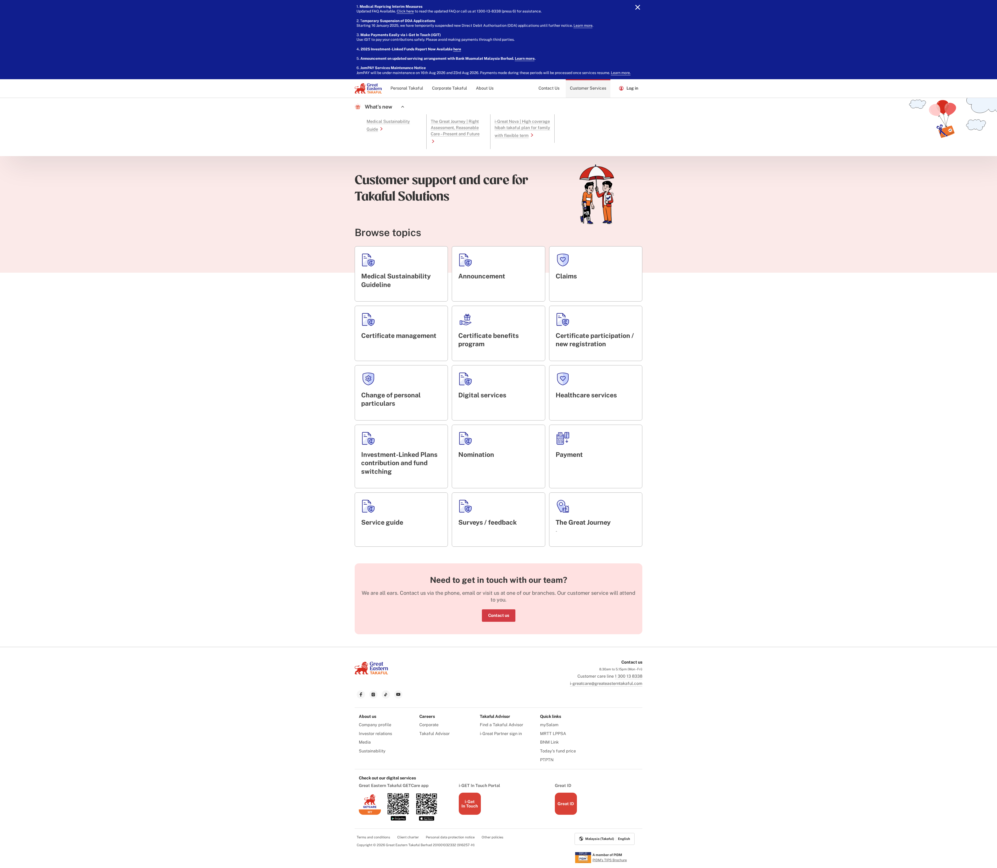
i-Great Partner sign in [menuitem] (501, 733)
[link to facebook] (361, 694)
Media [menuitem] (365, 742)
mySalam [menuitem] (549, 724)
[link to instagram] (373, 694)
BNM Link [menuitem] (549, 742)
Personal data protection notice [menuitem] (450, 837)
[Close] (638, 7)
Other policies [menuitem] (492, 837)
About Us (485, 88)
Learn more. (621, 73)
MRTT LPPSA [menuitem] (553, 733)
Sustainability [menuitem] (372, 751)
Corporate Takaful (449, 88)
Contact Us (549, 88)
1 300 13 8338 (628, 676)
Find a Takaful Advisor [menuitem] (501, 724)
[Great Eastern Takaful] (368, 88)
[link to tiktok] (386, 694)
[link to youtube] (398, 694)
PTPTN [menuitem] (547, 759)
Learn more (583, 25)
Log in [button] (632, 88)
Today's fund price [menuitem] (558, 751)
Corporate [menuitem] (429, 724)
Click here (405, 11)
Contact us (498, 615)
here (457, 49)
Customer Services (588, 88)
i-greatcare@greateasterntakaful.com (606, 683)
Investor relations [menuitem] (375, 733)
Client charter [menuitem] (408, 837)
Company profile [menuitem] (375, 724)
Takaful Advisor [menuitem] (434, 733)
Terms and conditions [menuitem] (373, 837)
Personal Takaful (406, 88)
